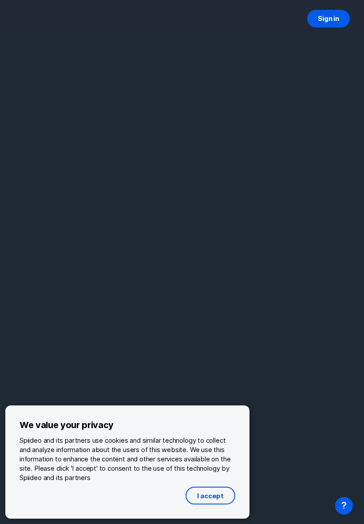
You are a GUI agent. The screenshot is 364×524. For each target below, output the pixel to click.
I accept (210, 496)
